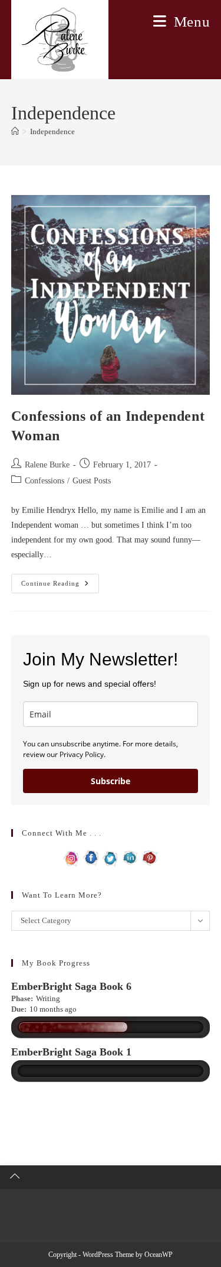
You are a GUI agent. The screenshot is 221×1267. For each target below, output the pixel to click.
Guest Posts (91, 480)
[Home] (15, 131)
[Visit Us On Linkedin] (130, 857)
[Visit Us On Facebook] (91, 857)
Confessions (44, 480)
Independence (52, 131)
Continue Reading (60, 586)
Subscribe (110, 781)
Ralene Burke (47, 464)
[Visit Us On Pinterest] (149, 857)
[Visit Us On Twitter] (110, 857)
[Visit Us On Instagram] (71, 857)
